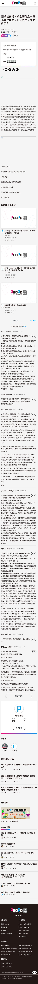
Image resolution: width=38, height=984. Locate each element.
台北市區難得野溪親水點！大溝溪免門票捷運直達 (19, 864)
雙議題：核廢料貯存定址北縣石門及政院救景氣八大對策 (20, 231)
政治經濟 (19, 50)
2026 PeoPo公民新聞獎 (9, 948)
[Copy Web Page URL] (17, 69)
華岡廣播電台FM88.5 (10, 877)
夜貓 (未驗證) (6, 634)
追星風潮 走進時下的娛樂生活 (13, 874)
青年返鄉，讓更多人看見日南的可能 (15, 892)
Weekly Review (6, 933)
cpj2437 (4, 750)
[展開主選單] (3, 3)
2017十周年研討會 (25, 948)
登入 (24, 326)
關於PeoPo (5, 924)
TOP (34, 972)
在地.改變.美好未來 (25, 951)
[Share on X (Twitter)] (9, 69)
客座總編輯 (22, 936)
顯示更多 (10, 57)
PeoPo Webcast (24, 927)
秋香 (5, 857)
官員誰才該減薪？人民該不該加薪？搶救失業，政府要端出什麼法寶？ (18, 777)
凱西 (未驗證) (6, 410)
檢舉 (15, 35)
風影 (5, 846)
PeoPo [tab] (15, 320)
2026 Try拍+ (5, 945)
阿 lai (5, 868)
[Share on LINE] (13, 69)
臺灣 (9, 45)
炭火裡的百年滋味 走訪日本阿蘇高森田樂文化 (18, 853)
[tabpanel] (18, 508)
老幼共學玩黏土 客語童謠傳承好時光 (15, 883)
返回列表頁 (18, 696)
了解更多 (19, 728)
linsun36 (6, 837)
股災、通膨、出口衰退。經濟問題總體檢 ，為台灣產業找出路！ (20, 269)
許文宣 (6, 894)
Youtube (21, 915)
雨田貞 (6, 886)
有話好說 (7, 235)
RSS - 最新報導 (6, 963)
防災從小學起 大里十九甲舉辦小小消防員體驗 (18, 834)
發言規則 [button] (33, 320)
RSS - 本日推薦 (6, 966)
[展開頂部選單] (35, 3)
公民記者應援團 (24, 930)
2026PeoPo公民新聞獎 (9, 821)
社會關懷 (11, 50)
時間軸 (3, 930)
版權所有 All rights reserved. (12, 61)
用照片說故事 (5, 955)
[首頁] (19, 3)
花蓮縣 (13, 45)
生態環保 (27, 50)
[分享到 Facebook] (6, 69)
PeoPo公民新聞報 (25, 924)
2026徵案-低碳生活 (25, 945)
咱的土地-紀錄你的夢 (8, 951)
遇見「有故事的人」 (26, 955)
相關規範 (4, 927)
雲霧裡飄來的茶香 (8, 844)
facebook (16, 915)
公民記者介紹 (23, 933)
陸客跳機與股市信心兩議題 (15, 305)
